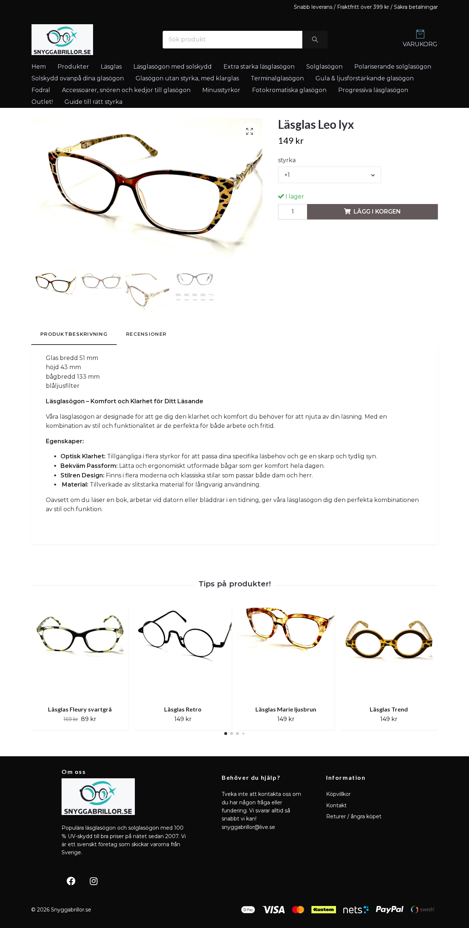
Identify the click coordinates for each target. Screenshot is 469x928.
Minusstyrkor (221, 90)
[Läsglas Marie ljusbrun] (286, 653)
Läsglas (111, 66)
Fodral (41, 90)
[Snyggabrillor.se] (62, 39)
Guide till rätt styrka (93, 101)
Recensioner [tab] (146, 334)
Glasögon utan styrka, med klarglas (187, 78)
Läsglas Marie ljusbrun (285, 708)
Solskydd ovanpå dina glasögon (78, 78)
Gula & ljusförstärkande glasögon (364, 78)
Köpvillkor (338, 794)
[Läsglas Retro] (183, 653)
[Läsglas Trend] (388, 653)
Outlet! (42, 101)
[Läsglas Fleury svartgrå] (80, 653)
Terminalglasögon (277, 78)
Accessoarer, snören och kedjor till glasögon (126, 90)
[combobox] (329, 175)
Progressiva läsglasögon (373, 90)
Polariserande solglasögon (392, 66)
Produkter (73, 66)
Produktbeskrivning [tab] (74, 334)
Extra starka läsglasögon (259, 66)
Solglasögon (324, 66)
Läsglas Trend (389, 708)
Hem (39, 66)
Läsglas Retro (183, 708)
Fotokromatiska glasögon (289, 90)
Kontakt (336, 805)
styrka (287, 160)
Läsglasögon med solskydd (172, 66)
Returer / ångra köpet (353, 816)
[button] (225, 733)
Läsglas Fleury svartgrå (80, 708)
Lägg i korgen (377, 211)
